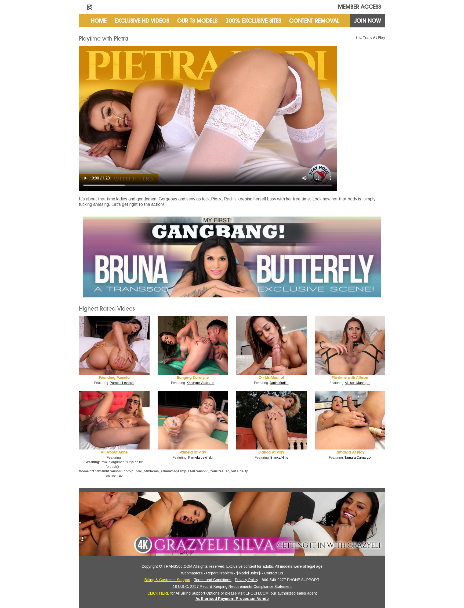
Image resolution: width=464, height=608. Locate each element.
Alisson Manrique (357, 383)
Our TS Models (197, 20)
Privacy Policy (246, 580)
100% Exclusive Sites (253, 20)
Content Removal (314, 20)
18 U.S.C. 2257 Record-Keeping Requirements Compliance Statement (232, 586)
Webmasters (192, 573)
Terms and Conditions (212, 580)
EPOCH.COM (257, 593)
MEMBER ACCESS (359, 6)
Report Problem (219, 573)
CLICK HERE (158, 593)
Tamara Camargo (358, 457)
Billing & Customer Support (167, 580)
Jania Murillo (279, 383)
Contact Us (273, 573)
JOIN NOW (367, 20)
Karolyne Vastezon (200, 383)
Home (99, 20)
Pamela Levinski (122, 383)
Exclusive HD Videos (142, 20)
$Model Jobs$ (248, 573)
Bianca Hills (279, 457)
